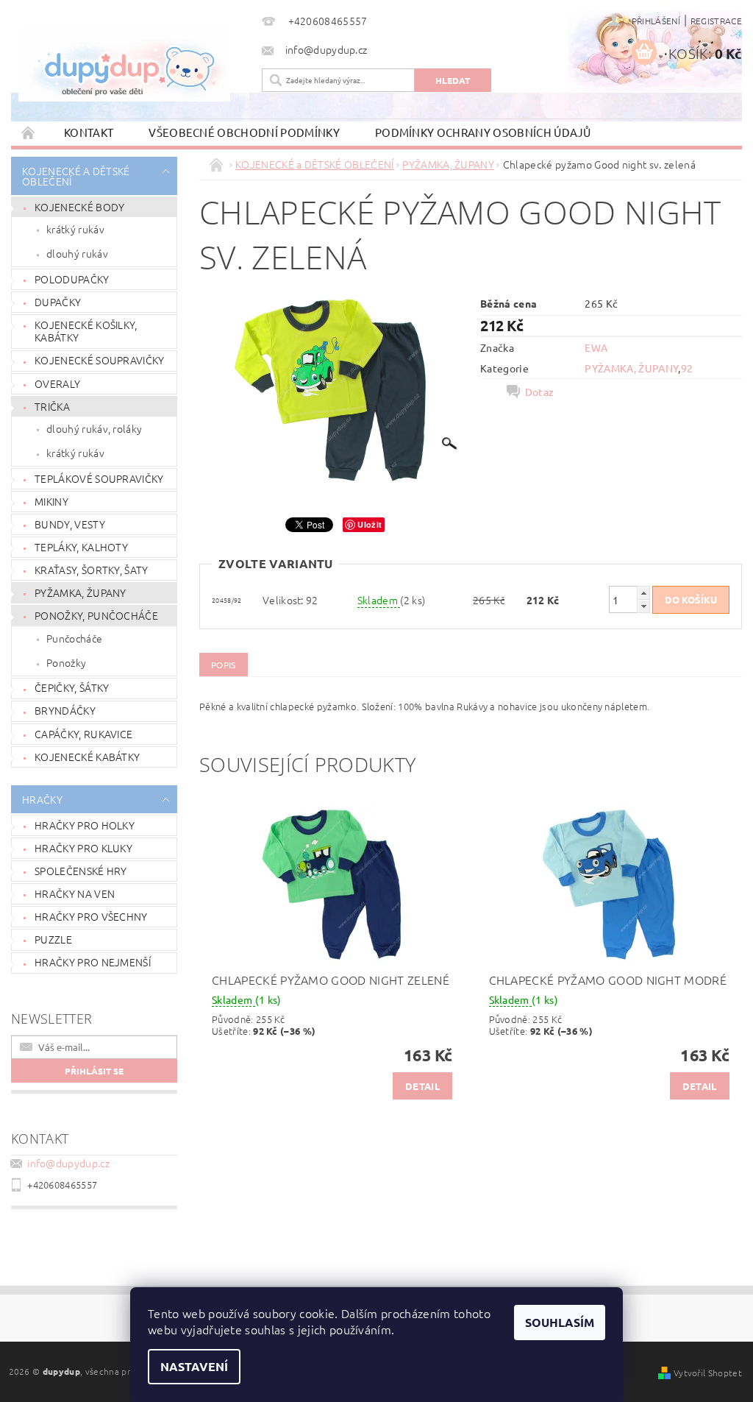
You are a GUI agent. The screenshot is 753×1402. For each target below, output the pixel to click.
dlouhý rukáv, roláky (94, 428)
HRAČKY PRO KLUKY (83, 847)
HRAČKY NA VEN (75, 893)
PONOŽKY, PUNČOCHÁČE (96, 615)
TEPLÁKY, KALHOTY (81, 546)
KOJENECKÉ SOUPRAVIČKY (100, 360)
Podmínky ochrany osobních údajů (483, 132)
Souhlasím (559, 1322)
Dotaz (539, 391)
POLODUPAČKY (72, 279)
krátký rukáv (75, 229)
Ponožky (66, 662)
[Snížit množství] (643, 606)
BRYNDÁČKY (65, 710)
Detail (422, 1086)
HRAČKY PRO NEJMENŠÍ (93, 962)
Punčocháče (74, 638)
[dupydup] (132, 65)
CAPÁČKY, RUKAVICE (83, 733)
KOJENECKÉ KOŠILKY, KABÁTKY (86, 331)
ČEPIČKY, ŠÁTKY (72, 687)
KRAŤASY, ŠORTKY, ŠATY (92, 569)
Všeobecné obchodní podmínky (244, 132)
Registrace (716, 20)
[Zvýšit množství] (643, 593)
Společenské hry (81, 870)
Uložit (369, 524)
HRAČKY (42, 799)
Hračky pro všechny (91, 916)
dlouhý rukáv (77, 253)
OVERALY (57, 383)
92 (687, 368)
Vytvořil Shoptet (708, 1372)
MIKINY (51, 501)
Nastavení (194, 1366)
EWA (596, 347)
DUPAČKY (58, 301)
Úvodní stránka (28, 132)
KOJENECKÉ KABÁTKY (87, 756)
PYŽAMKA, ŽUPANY (80, 592)
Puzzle (53, 939)
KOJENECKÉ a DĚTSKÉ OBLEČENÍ (76, 175)
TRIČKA (52, 406)
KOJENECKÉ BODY (79, 206)
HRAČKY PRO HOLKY (85, 825)
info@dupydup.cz (68, 1162)
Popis (223, 664)
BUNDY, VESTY (70, 524)
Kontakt (88, 132)
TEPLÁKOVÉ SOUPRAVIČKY (99, 478)
